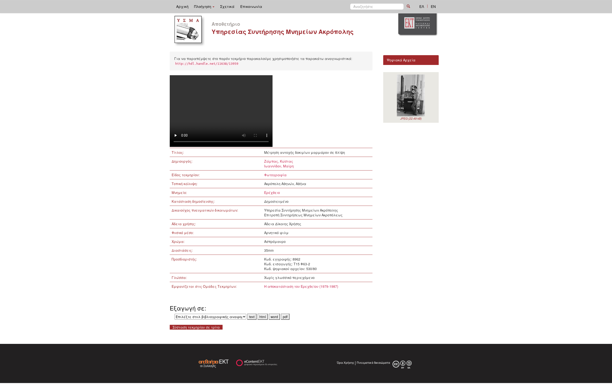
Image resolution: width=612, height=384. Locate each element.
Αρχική (182, 6)
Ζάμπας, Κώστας (278, 161)
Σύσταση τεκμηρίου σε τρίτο (196, 327)
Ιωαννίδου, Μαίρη (279, 166)
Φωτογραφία (275, 174)
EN (433, 6)
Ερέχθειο (272, 192)
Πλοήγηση (203, 6)
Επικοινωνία (251, 6)
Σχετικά (227, 6)
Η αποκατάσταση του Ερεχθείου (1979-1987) (301, 286)
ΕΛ (421, 6)
